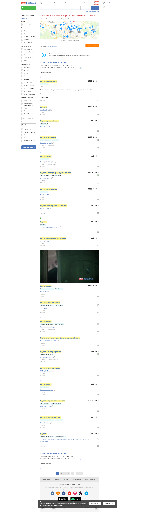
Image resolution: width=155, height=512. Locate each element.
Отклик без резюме (29, 140)
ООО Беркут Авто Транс (47, 162)
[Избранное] (104, 3)
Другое (96, 3)
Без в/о (26, 138)
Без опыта (27, 67)
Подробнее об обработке (56, 505)
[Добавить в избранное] (98, 100)
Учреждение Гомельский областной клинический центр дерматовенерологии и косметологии (64, 440)
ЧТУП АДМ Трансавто (46, 371)
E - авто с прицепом (29, 94)
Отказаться (94, 503)
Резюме (68, 3)
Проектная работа (29, 36)
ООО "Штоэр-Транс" (45, 143)
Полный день (28, 49)
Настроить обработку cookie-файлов (69, 484)
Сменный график (29, 55)
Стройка (87, 3)
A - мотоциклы (28, 82)
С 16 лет (26, 113)
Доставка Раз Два (45, 406)
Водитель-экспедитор (48, 137)
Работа (42, 19)
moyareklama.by (74, 487)
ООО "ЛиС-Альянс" (45, 178)
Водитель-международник (50, 303)
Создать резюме (92, 46)
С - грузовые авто (29, 88)
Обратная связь (76, 479)
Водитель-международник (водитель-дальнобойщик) (60, 338)
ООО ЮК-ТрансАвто (46, 126)
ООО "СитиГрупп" (45, 110)
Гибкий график (28, 57)
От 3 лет (26, 73)
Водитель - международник (50, 352)
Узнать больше (46, 72)
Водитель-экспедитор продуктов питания (55, 173)
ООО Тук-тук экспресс (46, 390)
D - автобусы (27, 91)
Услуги (77, 3)
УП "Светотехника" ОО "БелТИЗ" (49, 227)
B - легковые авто (29, 85)
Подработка (27, 34)
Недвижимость (45, 3)
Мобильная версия (90, 479)
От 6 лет (26, 76)
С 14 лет (26, 111)
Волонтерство (28, 42)
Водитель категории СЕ (48, 189)
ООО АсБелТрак (44, 423)
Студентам (27, 108)
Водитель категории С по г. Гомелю (53, 238)
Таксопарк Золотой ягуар (47, 327)
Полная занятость (29, 31)
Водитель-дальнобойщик (49, 121)
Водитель (64, 19)
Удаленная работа (29, 132)
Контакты (56, 479)
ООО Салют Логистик (46, 357)
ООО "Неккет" (44, 308)
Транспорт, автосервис (52, 19)
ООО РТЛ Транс (44, 195)
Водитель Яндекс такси (48, 81)
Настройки (83, 503)
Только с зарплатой (29, 135)
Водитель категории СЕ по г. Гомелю (53, 206)
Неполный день (28, 52)
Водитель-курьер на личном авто (52, 401)
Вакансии (57, 3)
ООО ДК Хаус (44, 291)
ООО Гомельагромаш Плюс (48, 341)
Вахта (25, 60)
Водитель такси (45, 156)
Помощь (66, 479)
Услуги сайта (46, 479)
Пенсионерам (28, 101)
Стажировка (27, 39)
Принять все (109, 503)
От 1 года (26, 70)
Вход (110, 3)
